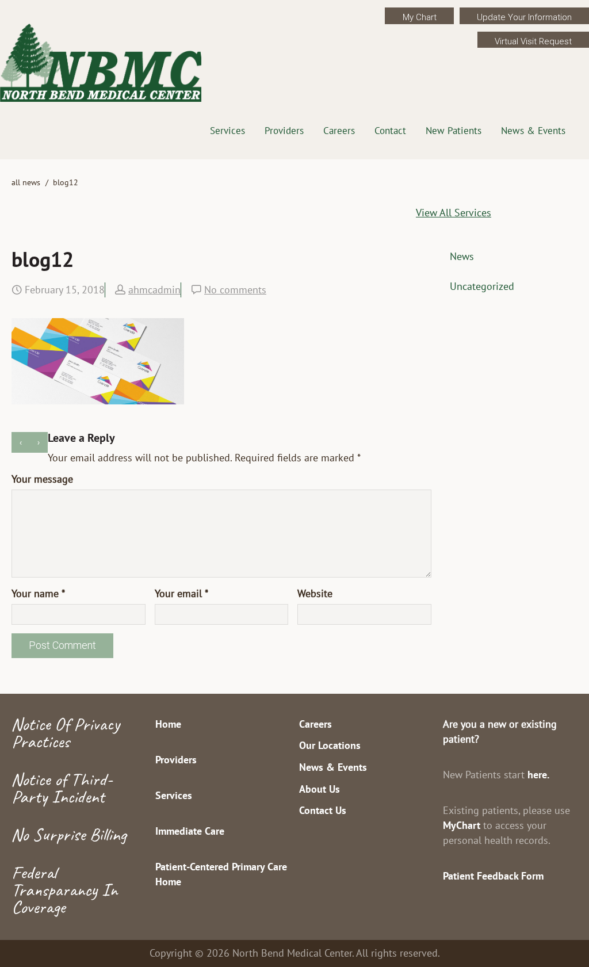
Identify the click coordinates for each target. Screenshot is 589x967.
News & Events (533, 130)
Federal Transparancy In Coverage (64, 889)
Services (227, 130)
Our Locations (330, 745)
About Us (319, 789)
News (462, 256)
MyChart (461, 825)
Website (314, 593)
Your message (42, 479)
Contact (390, 130)
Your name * (38, 593)
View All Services (453, 212)
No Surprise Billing (69, 834)
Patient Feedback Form (493, 875)
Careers (339, 130)
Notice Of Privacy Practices (66, 732)
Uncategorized (482, 286)
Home (168, 724)
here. (538, 774)
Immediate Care (189, 831)
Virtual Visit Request (533, 41)
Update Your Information (524, 17)
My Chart (420, 17)
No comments (235, 289)
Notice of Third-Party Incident (62, 788)
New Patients (453, 130)
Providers (284, 130)
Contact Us (322, 810)
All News (26, 182)
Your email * (181, 593)
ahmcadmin (154, 289)
